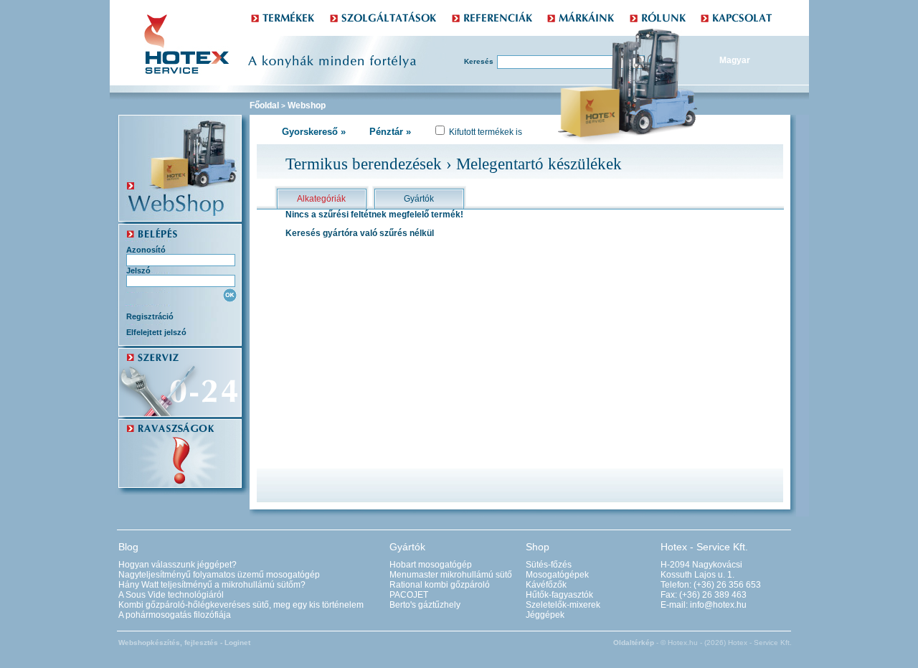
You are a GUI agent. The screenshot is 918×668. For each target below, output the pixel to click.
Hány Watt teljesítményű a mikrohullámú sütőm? (212, 585)
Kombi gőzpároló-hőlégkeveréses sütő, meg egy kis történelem (241, 605)
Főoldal (264, 105)
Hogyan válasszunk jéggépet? (177, 565)
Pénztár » (390, 131)
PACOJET (408, 595)
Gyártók (419, 199)
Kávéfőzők (546, 585)
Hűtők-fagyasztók (559, 595)
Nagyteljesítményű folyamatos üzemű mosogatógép (219, 575)
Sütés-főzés (549, 565)
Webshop (307, 105)
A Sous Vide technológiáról (171, 595)
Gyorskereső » (314, 131)
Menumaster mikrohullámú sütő (450, 575)
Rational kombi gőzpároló (439, 585)
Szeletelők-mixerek (563, 605)
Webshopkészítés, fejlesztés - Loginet (184, 642)
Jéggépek (545, 615)
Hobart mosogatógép (430, 565)
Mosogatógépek (557, 575)
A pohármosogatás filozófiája (174, 615)
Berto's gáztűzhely (424, 605)
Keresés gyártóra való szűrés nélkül (359, 233)
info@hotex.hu (718, 605)
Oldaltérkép (633, 642)
